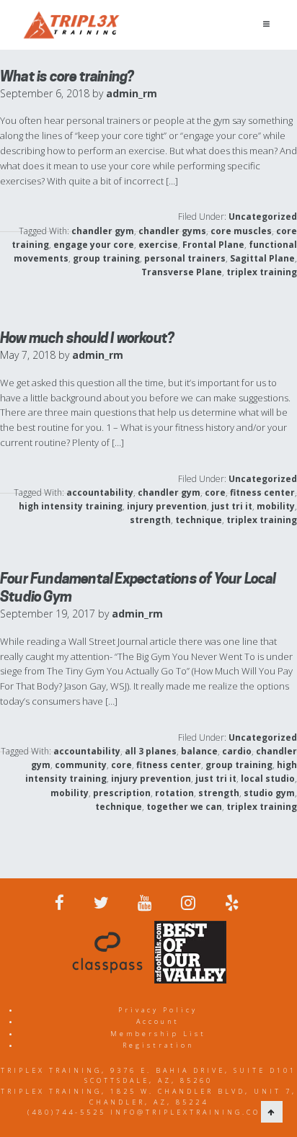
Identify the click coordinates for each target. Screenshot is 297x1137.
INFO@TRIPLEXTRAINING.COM (190, 1112)
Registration (158, 1045)
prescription (122, 793)
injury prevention (167, 506)
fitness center (262, 492)
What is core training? (66, 76)
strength (150, 520)
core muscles (241, 231)
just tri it (231, 506)
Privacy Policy (158, 1010)
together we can (184, 807)
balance (199, 751)
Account (157, 1021)
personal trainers (185, 258)
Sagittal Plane (262, 258)
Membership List (158, 1033)
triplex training (261, 272)
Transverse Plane (181, 272)
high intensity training (71, 506)
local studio (268, 778)
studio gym (269, 793)
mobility (276, 506)
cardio (237, 751)
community (81, 765)
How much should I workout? (87, 338)
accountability (99, 492)
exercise (158, 244)
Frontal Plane (213, 244)
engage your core (93, 244)
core (215, 492)
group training (106, 258)
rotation (174, 793)
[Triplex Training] (71, 25)
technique (198, 520)
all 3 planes (151, 751)
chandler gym (102, 231)
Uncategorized (263, 216)
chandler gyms (172, 231)
